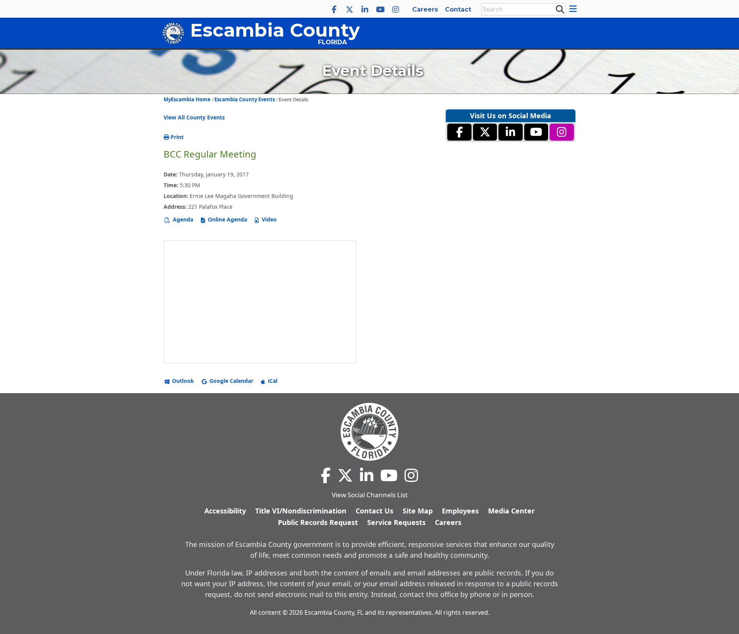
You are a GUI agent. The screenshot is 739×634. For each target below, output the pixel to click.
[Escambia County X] (349, 9)
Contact (458, 9)
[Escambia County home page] (369, 432)
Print (176, 137)
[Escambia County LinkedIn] (364, 9)
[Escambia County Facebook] (334, 9)
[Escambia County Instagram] (395, 9)
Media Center (511, 510)
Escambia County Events (244, 99)
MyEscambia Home (187, 99)
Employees (460, 510)
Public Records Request (318, 522)
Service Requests (396, 522)
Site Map (418, 510)
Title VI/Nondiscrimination (300, 510)
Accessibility (225, 510)
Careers (425, 9)
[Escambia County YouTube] (380, 9)
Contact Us (374, 510)
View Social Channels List (370, 494)
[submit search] (559, 9)
